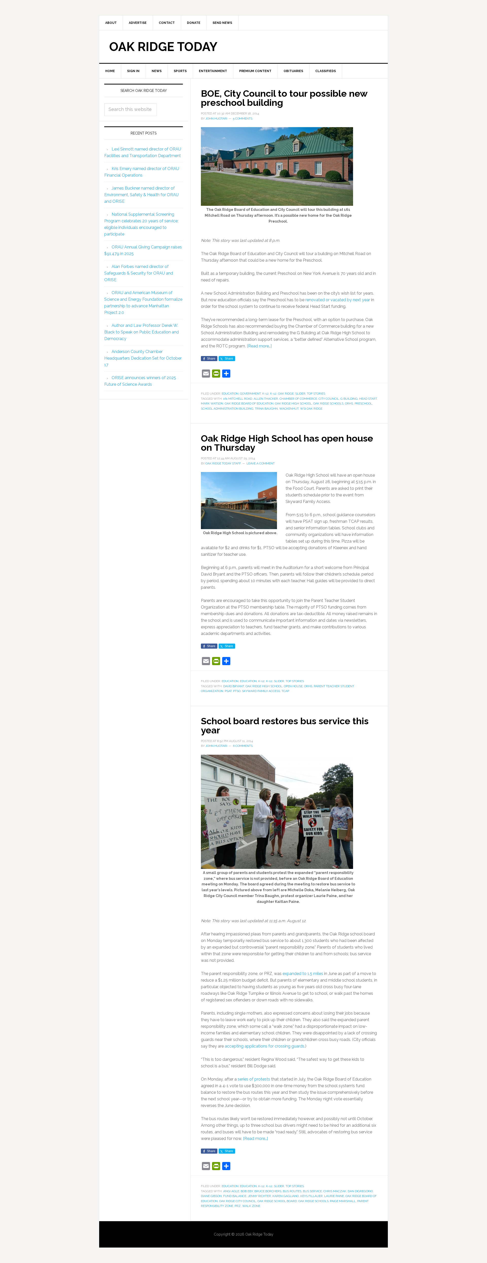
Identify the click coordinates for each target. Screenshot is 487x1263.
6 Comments (243, 746)
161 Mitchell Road (237, 398)
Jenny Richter (259, 1196)
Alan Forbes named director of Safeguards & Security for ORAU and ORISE (138, 273)
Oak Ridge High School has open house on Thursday (287, 443)
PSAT (228, 691)
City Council (329, 398)
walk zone (251, 1206)
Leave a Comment (261, 463)
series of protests (254, 1079)
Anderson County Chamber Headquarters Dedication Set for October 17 (143, 358)
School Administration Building (227, 408)
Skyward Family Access (261, 691)
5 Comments (242, 118)
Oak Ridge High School (293, 403)
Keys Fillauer (311, 1196)
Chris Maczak (334, 1191)
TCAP (285, 691)
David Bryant (233, 686)
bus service (312, 1191)
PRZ (238, 1206)
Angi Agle (231, 1191)
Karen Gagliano (285, 1196)
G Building (349, 398)
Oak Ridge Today (163, 47)
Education (230, 393)
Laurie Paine (334, 1196)
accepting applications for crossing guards (264, 1046)
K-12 (265, 393)
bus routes (292, 1191)
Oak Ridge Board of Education (249, 403)
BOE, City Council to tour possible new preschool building (284, 98)
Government (250, 393)
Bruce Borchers (267, 1191)
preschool (363, 403)
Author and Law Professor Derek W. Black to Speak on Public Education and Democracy (141, 332)
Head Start (368, 398)
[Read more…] (259, 346)
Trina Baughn (266, 408)
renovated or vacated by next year (337, 299)
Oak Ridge (286, 393)
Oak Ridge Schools (328, 403)
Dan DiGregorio (360, 1191)
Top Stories (316, 393)
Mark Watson (212, 403)
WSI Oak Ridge (311, 408)
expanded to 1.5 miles (303, 973)
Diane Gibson (211, 1196)
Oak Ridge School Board (277, 1201)
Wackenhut (289, 408)
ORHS (349, 403)
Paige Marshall (343, 1201)
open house (293, 686)
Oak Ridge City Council (237, 1201)
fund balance (234, 1196)
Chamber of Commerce (298, 398)
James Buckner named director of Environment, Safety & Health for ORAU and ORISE (141, 195)
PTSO (236, 691)
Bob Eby (247, 1191)
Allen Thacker (266, 398)
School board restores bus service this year (285, 725)
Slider (300, 393)
